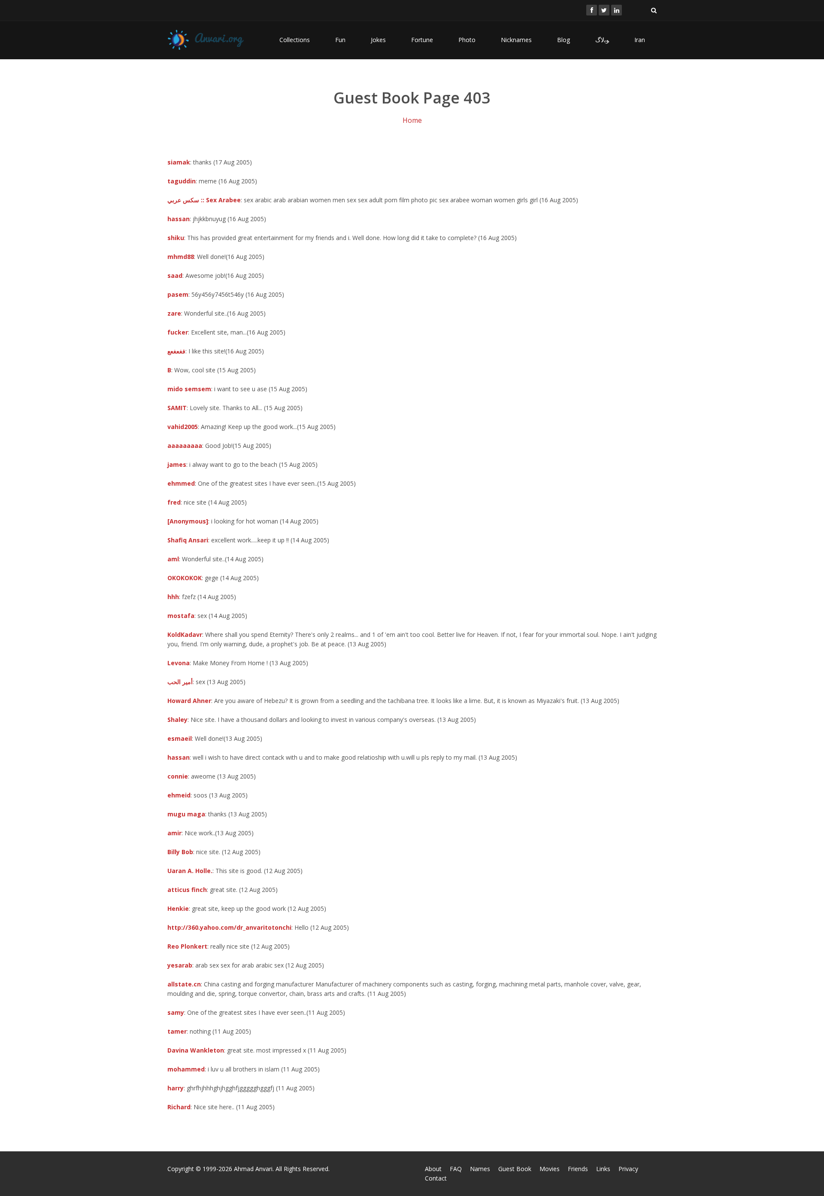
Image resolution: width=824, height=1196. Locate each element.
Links (603, 1169)
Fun (340, 40)
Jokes (378, 40)
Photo (467, 40)
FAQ (456, 1169)
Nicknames (516, 40)
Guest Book (514, 1169)
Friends (578, 1169)
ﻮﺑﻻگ (602, 40)
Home (412, 120)
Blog (563, 40)
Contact (436, 1178)
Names (480, 1169)
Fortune (422, 40)
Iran (639, 40)
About (433, 1169)
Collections (294, 40)
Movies (549, 1169)
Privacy (628, 1169)
